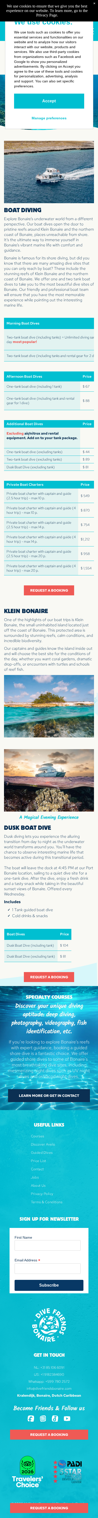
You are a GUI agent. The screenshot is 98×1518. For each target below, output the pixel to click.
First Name (23, 1237)
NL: (36, 1367)
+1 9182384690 (52, 1374)
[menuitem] (49, 1138)
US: (37, 1374)
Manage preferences (49, 118)
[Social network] (31, 1419)
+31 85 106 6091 (52, 1367)
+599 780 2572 (57, 1381)
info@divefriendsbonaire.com (49, 1388)
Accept (49, 101)
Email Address (27, 1260)
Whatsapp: (36, 1381)
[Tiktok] (55, 1419)
